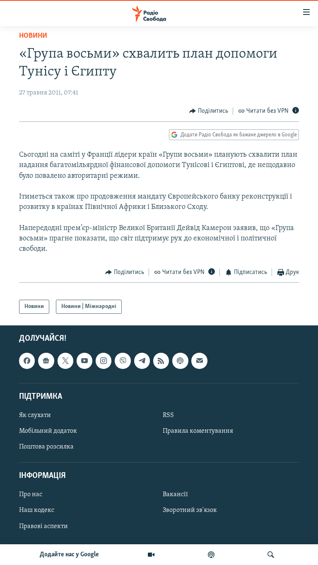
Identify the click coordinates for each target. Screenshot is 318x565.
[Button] (208, 111)
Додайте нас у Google (69, 554)
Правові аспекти (43, 526)
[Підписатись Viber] (122, 361)
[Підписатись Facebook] (27, 361)
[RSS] (161, 361)
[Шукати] (270, 554)
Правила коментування (198, 431)
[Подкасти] (211, 554)
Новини (33, 36)
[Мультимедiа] (151, 554)
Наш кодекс (36, 510)
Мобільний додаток (48, 431)
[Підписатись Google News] (46, 361)
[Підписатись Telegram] (142, 361)
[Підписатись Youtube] (84, 361)
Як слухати (35, 415)
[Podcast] (180, 361)
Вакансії (175, 494)
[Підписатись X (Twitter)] (65, 361)
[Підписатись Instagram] (103, 361)
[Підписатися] (199, 361)
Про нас (30, 494)
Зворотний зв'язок (190, 510)
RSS (168, 415)
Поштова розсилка (46, 447)
